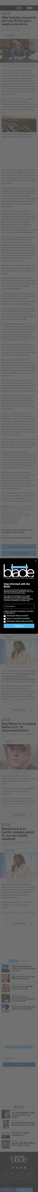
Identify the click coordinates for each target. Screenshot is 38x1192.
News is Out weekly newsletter (18, 618)
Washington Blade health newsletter (20, 621)
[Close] (36, 561)
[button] (19, 616)
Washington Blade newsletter (17, 616)
